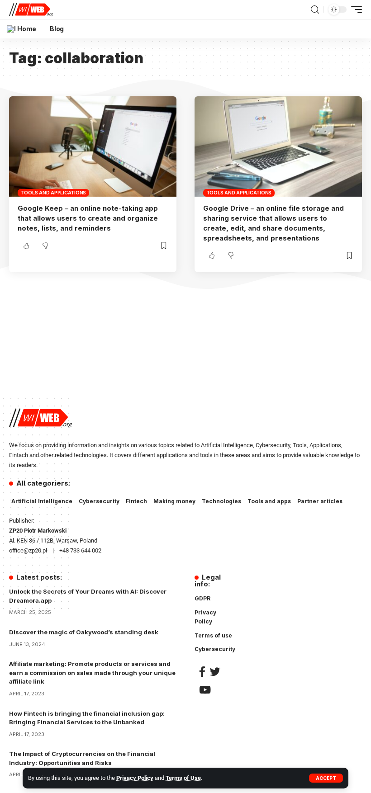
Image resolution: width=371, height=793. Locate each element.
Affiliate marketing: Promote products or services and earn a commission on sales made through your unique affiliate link (92, 672)
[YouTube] (205, 690)
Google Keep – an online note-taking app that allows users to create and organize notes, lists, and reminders (88, 218)
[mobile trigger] (354, 9)
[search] (315, 10)
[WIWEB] (31, 9)
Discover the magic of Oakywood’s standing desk (83, 632)
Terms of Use (183, 777)
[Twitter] (215, 671)
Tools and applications (53, 192)
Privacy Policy (134, 777)
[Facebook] (202, 671)
